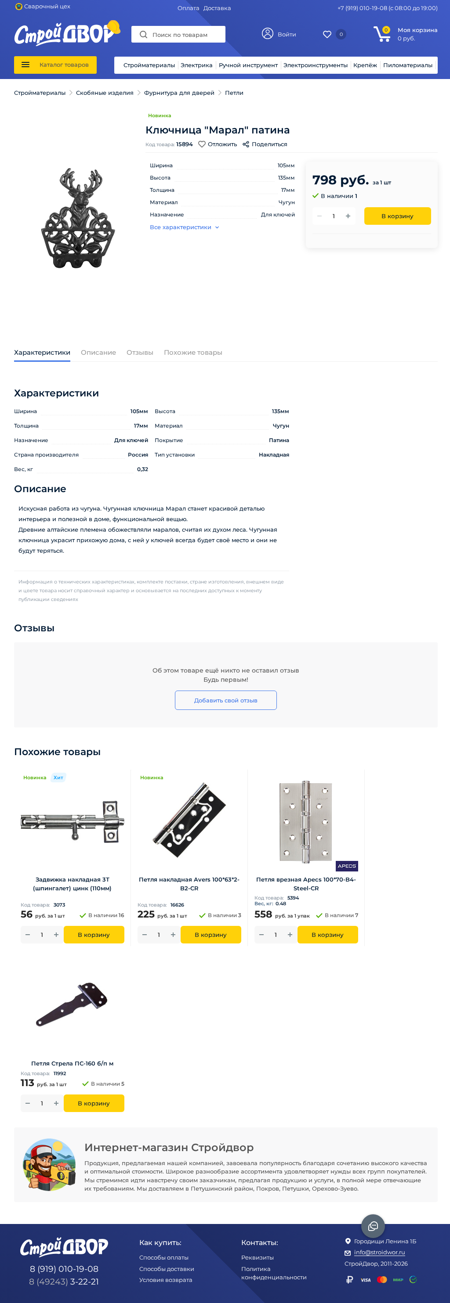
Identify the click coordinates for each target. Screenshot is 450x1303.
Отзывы (140, 352)
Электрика (197, 64)
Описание (98, 352)
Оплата (189, 7)
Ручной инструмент (248, 64)
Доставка (217, 7)
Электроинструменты (315, 64)
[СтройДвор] (64, 26)
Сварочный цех (47, 6)
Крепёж (365, 64)
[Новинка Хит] (72, 821)
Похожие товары (193, 352)
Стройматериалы (149, 64)
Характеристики (42, 352)
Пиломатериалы (407, 64)
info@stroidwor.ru (379, 1252)
